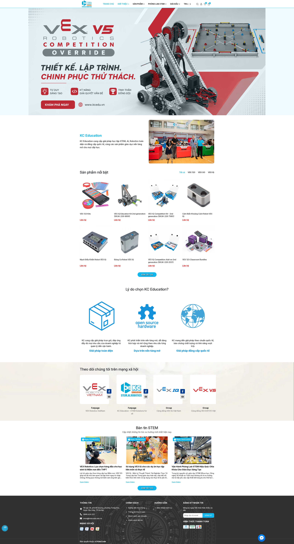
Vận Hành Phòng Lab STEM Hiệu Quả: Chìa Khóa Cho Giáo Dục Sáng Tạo (193, 468)
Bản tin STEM (147, 428)
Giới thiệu (123, 4)
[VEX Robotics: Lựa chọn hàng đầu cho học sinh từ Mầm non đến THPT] (101, 450)
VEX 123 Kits (85, 214)
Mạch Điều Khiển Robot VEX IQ (93, 259)
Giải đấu (174, 4)
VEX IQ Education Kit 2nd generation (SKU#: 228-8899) (129, 215)
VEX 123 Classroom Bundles (194, 259)
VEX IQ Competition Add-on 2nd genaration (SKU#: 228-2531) (162, 260)
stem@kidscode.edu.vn (92, 518)
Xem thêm (84, 482)
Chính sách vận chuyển (137, 516)
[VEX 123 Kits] (96, 195)
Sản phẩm (138, 4)
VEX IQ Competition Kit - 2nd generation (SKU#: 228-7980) (161, 215)
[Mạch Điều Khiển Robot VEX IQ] (96, 241)
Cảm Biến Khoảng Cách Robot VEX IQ (197, 215)
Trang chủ (108, 4)
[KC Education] (181, 141)
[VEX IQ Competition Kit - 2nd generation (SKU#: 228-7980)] (164, 195)
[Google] (97, 529)
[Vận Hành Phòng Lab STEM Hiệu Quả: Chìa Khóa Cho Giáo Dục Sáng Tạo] (193, 450)
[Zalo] (81, 529)
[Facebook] (109, 391)
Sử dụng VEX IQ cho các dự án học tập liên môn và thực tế (145, 468)
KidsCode (101, 541)
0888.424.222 (89, 514)
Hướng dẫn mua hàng (136, 508)
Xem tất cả (147, 274)
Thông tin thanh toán (136, 512)
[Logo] (87, 4)
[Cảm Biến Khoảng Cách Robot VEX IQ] (198, 195)
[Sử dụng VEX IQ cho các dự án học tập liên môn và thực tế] (147, 450)
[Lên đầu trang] (289, 530)
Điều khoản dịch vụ (164, 508)
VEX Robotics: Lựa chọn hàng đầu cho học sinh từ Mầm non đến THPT (101, 468)
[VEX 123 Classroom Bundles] (198, 241)
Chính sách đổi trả (135, 520)
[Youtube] (109, 396)
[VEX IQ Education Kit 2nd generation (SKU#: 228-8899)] (130, 195)
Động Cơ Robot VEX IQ (124, 259)
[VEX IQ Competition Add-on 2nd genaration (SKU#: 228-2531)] (164, 241)
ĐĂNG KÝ (208, 515)
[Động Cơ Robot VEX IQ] (130, 241)
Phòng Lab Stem (156, 4)
